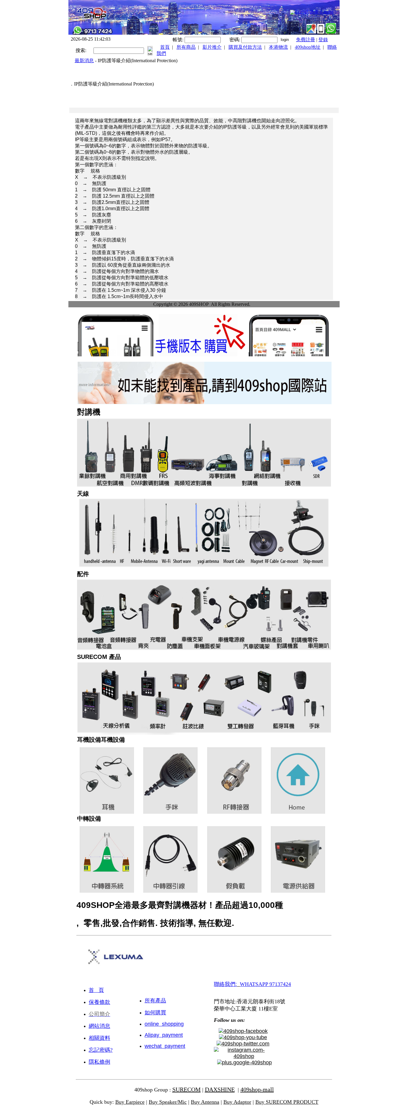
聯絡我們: (225, 984)
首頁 (165, 47)
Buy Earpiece (130, 1102)
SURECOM (186, 1089)
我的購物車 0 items (314, 11)
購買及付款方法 (245, 47)
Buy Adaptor (237, 1102)
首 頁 (96, 990)
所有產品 (155, 1001)
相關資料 (99, 1038)
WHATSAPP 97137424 (265, 984)
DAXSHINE (220, 1089)
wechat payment (165, 1046)
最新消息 (84, 60)
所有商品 (186, 47)
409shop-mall (257, 1089)
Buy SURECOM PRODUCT (286, 1102)
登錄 (323, 39)
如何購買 (155, 1013)
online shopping (164, 1024)
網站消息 (99, 1026)
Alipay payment (164, 1035)
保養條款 (99, 1002)
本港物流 (278, 47)
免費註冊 (305, 39)
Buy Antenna (205, 1102)
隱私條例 (99, 1062)
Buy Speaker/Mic (168, 1102)
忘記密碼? (101, 1050)
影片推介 (212, 47)
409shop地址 (307, 47)
